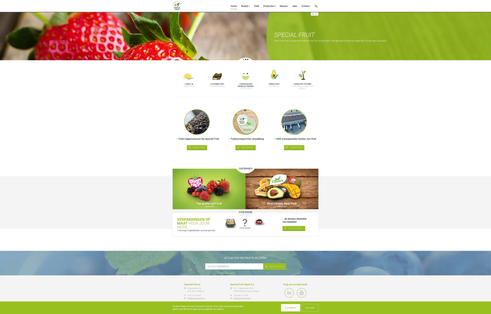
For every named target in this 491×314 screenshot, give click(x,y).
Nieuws (284, 6)
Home (234, 6)
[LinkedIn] (289, 293)
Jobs (294, 6)
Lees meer (309, 308)
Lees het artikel (199, 147)
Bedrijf (245, 6)
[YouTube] (301, 293)
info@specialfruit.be (196, 298)
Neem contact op (296, 228)
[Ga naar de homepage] (177, 5)
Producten (269, 6)
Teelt (256, 6)
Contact (306, 6)
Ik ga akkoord (290, 308)
